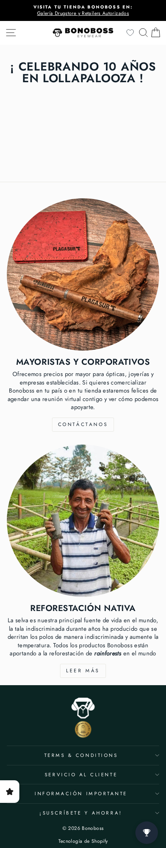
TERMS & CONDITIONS (81, 755)
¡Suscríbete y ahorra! (80, 812)
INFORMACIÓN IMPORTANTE (81, 793)
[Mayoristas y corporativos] (83, 274)
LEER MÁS (83, 670)
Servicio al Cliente (81, 774)
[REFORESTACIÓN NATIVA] (83, 521)
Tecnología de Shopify (83, 841)
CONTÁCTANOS (83, 424)
